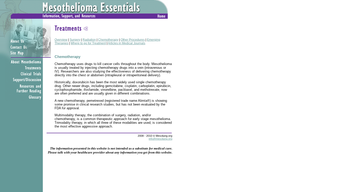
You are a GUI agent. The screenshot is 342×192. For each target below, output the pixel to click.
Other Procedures (133, 40)
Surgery (75, 40)
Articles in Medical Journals (126, 43)
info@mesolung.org (160, 138)
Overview (61, 40)
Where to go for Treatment (88, 43)
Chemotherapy (108, 40)
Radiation (89, 40)
